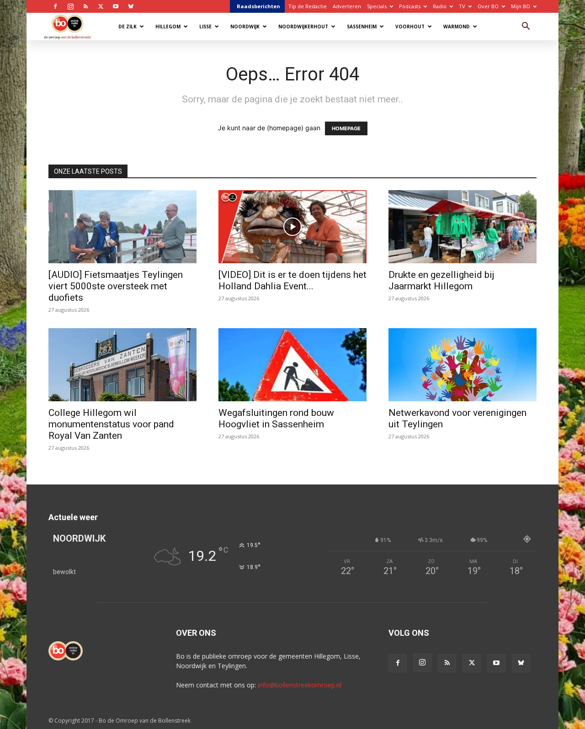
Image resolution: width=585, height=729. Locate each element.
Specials (377, 6)
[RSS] (85, 6)
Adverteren (347, 6)
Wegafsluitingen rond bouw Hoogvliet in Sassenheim (276, 418)
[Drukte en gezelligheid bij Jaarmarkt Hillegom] (462, 226)
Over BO (488, 6)
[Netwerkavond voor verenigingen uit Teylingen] (462, 364)
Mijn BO (520, 6)
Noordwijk (245, 26)
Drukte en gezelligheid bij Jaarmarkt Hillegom (441, 280)
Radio (440, 6)
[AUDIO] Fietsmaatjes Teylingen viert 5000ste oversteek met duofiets (115, 286)
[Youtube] (115, 6)
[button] (526, 27)
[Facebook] (55, 6)
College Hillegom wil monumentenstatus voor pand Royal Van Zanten (111, 424)
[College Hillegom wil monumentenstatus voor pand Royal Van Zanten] (122, 364)
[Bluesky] (131, 6)
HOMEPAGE (346, 128)
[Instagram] (70, 6)
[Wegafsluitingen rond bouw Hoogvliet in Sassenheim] (292, 364)
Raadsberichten (258, 6)
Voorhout (410, 26)
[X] (100, 6)
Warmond (456, 26)
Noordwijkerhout (303, 26)
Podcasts (409, 6)
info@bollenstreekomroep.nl (299, 685)
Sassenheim (362, 26)
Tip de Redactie (307, 6)
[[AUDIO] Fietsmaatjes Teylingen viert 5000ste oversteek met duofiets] (122, 226)
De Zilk (127, 26)
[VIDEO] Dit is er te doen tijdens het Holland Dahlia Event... (292, 280)
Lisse (205, 26)
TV (462, 6)
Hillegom (168, 26)
